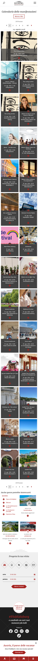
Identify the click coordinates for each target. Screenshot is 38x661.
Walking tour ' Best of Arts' (9, 407)
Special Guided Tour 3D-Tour (9, 373)
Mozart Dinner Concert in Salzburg (28, 148)
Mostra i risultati (19, 586)
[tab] (4, 565)
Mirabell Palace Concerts (10, 179)
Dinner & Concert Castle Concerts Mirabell (28, 114)
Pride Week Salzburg (9, 246)
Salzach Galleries (10, 309)
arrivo (4, 574)
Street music (28, 341)
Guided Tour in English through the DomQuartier (28, 374)
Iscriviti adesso (28, 510)
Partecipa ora (19, 652)
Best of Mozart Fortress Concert (9, 213)
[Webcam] (33, 658)
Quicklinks (5, 496)
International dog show (9, 277)
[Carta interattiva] (4, 658)
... (24, 25)
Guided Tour (28, 469)
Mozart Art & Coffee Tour (28, 277)
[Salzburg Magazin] (14, 658)
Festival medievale (9, 341)
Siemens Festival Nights (28, 213)
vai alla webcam (10, 536)
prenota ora (28, 536)
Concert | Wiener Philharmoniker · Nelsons (10, 82)
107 (28, 25)
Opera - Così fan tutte (10, 147)
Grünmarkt (28, 246)
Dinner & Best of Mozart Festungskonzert (28, 180)
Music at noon (10, 439)
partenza (5, 579)
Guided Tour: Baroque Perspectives (28, 407)
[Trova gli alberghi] (23, 658)
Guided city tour (28, 439)
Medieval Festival (28, 309)
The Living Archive (19, 51)
